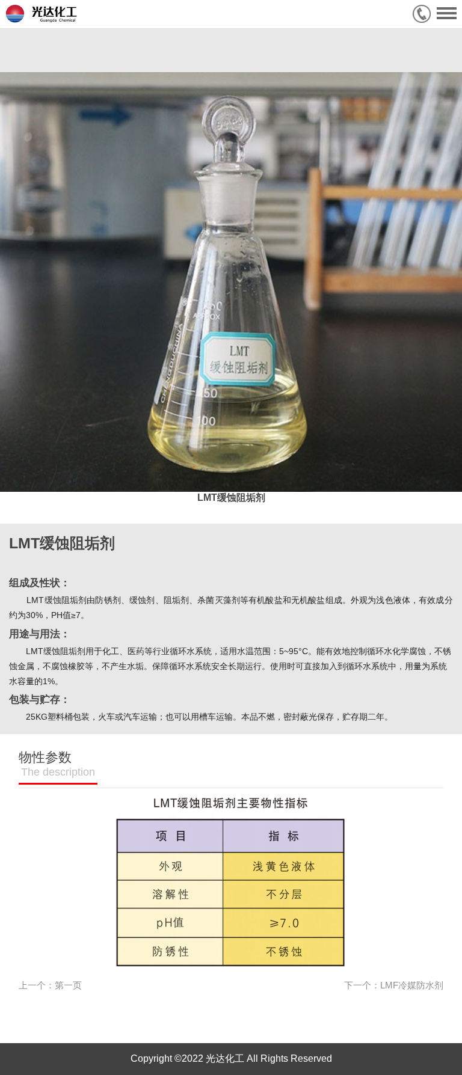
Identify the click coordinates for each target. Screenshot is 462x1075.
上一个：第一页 (50, 985)
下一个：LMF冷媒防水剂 (393, 985)
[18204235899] (425, 14)
